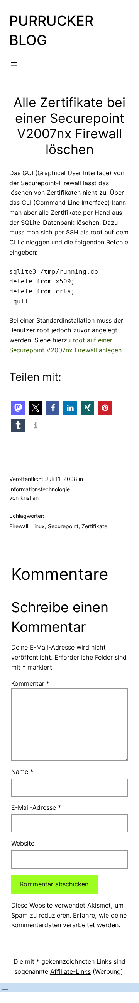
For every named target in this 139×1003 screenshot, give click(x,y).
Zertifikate (94, 526)
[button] (18, 408)
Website (22, 843)
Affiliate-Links (70, 971)
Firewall (18, 526)
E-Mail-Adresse (36, 807)
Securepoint (63, 526)
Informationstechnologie (39, 489)
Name (22, 771)
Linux (38, 526)
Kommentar (30, 683)
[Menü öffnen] (14, 64)
